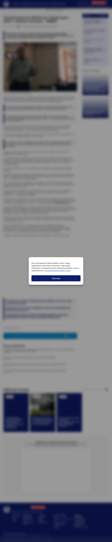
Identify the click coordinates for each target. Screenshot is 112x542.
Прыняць (56, 278)
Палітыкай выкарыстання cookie (57, 270)
